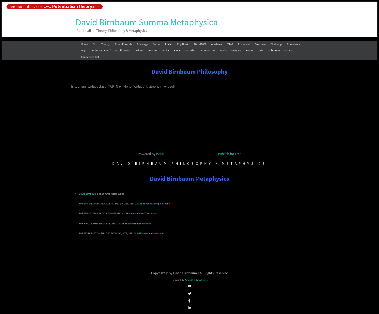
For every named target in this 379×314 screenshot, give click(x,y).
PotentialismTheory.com (144, 213)
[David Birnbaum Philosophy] (189, 294)
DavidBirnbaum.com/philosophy (152, 203)
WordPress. (202, 280)
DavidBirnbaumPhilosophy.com (134, 223)
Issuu (160, 153)
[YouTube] (189, 287)
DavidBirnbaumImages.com (149, 233)
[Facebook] (189, 302)
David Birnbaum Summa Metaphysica (147, 22)
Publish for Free (229, 153)
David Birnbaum (88, 193)
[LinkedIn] (189, 309)
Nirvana (189, 280)
